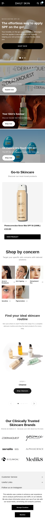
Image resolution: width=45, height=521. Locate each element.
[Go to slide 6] (26, 403)
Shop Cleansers (22, 391)
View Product (12, 237)
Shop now (8, 124)
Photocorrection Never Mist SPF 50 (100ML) (22, 226)
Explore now (9, 90)
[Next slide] (34, 403)
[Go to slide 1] (20, 58)
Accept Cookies (22, 507)
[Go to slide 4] (23, 403)
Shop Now (22, 46)
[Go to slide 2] (22, 58)
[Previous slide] (11, 403)
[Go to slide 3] (25, 58)
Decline (22, 515)
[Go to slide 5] (25, 403)
